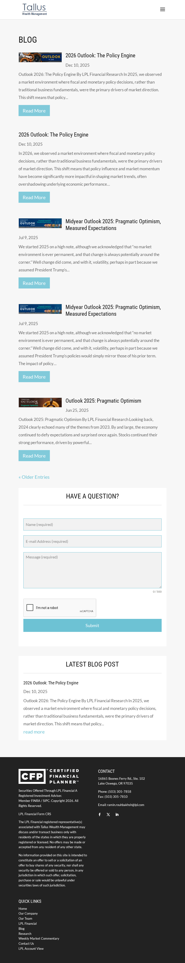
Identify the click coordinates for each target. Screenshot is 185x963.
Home (23, 909)
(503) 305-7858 (119, 791)
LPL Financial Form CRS (35, 814)
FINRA (35, 801)
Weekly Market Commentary (39, 938)
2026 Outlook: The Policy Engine (100, 55)
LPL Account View (31, 948)
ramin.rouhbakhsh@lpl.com (125, 805)
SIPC (46, 801)
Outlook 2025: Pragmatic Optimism (103, 401)
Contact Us (26, 943)
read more (34, 110)
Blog (22, 928)
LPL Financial (28, 923)
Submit (92, 625)
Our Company (28, 913)
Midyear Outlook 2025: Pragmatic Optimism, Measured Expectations (113, 224)
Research (25, 934)
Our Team (25, 918)
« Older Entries (34, 477)
